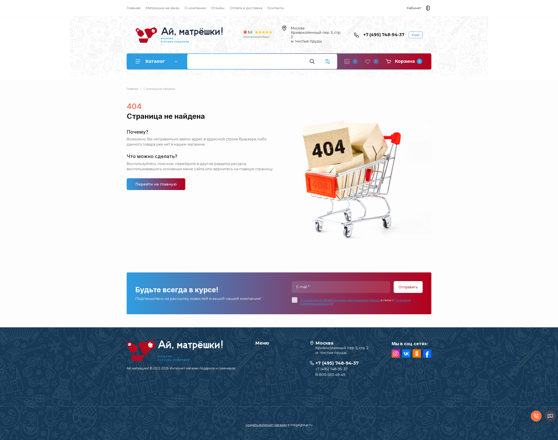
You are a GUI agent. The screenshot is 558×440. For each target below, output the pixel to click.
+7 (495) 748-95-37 (331, 369)
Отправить (408, 287)
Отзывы (218, 8)
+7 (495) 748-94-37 (383, 34)
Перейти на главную (156, 184)
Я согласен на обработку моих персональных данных (340, 300)
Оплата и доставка (246, 8)
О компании (195, 8)
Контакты (275, 8)
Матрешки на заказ (162, 8)
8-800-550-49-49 (330, 375)
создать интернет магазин (266, 425)
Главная (133, 8)
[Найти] (312, 61)
